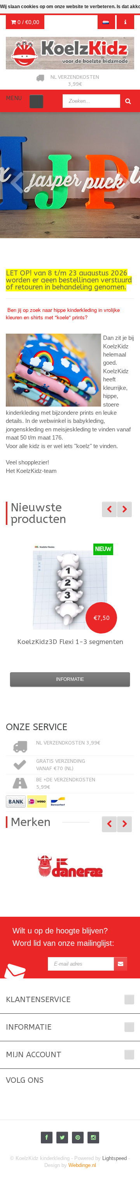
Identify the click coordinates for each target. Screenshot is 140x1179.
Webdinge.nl (82, 1165)
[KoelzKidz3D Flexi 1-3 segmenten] (70, 587)
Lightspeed (114, 1158)
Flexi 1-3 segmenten (70, 642)
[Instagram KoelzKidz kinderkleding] (93, 1137)
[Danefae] (70, 866)
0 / (27, 22)
